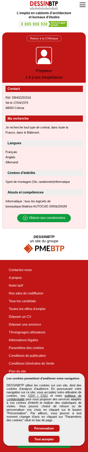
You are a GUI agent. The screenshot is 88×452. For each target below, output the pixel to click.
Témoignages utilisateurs (27, 332)
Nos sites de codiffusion (26, 293)
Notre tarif (16, 285)
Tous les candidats (22, 301)
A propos (15, 277)
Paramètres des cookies (26, 348)
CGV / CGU (38, 395)
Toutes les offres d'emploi (27, 309)
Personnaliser (44, 428)
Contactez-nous (20, 270)
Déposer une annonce (25, 324)
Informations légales (23, 340)
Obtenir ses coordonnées (46, 218)
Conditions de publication (27, 355)
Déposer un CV (20, 316)
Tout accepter (44, 439)
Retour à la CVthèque (44, 38)
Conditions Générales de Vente (31, 363)
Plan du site (17, 371)
